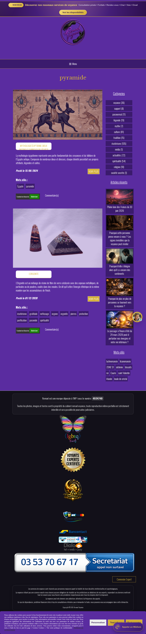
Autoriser (34, 196)
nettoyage (44, 314)
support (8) (119, 108)
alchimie (119, 367)
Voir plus (94, 171)
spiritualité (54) (118, 161)
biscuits (128, 367)
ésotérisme (22, 314)
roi (107, 373)
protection (83, 314)
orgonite (64, 314)
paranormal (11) (118, 114)
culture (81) (119, 132)
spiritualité (44, 320)
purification (22, 320)
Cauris (113, 373)
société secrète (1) (119, 173)
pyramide (30, 186)
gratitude (33, 314)
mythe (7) (119, 126)
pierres (73, 314)
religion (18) (119, 167)
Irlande (109, 379)
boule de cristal (120, 379)
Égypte (20, 186)
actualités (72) (119, 155)
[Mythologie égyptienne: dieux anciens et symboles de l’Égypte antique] (57, 114)
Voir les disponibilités (73, 12)
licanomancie (125, 361)
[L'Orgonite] (57, 238)
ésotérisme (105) (119, 143)
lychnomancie (112, 361)
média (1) (119, 149)
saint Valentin (124, 373)
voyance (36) (118, 103)
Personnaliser (98, 622)
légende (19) (119, 120)
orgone (55, 314)
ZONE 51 (110, 367)
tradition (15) (118, 138)
